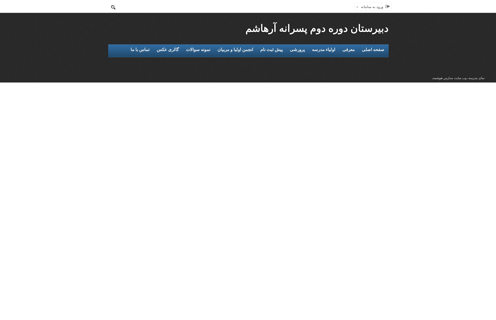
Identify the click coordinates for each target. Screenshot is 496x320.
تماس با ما (140, 49)
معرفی (348, 49)
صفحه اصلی (373, 49)
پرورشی (297, 49)
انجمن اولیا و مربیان (235, 49)
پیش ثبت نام (271, 49)
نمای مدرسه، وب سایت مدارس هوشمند (458, 78)
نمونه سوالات (198, 49)
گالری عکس (168, 49)
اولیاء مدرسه (323, 49)
